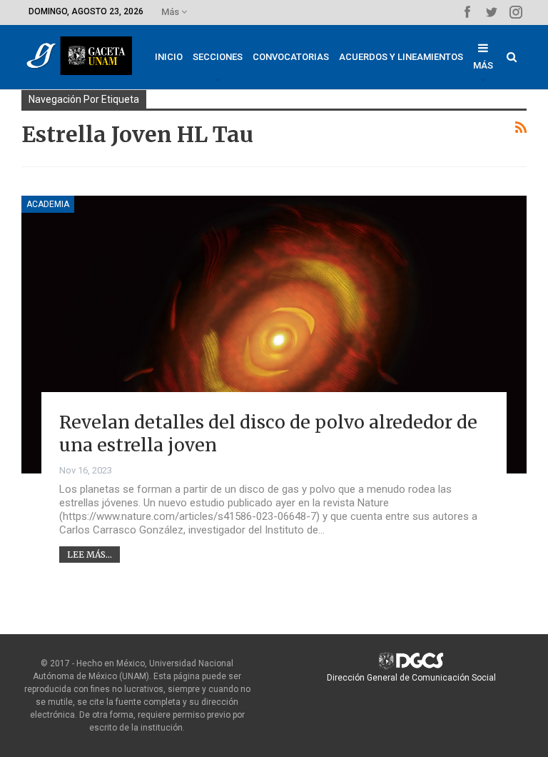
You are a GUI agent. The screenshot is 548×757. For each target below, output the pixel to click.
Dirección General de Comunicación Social (411, 678)
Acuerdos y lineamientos (401, 56)
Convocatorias (291, 56)
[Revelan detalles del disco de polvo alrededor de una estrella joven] (274, 334)
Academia (47, 204)
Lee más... (89, 554)
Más (171, 11)
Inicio (169, 56)
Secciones (218, 56)
